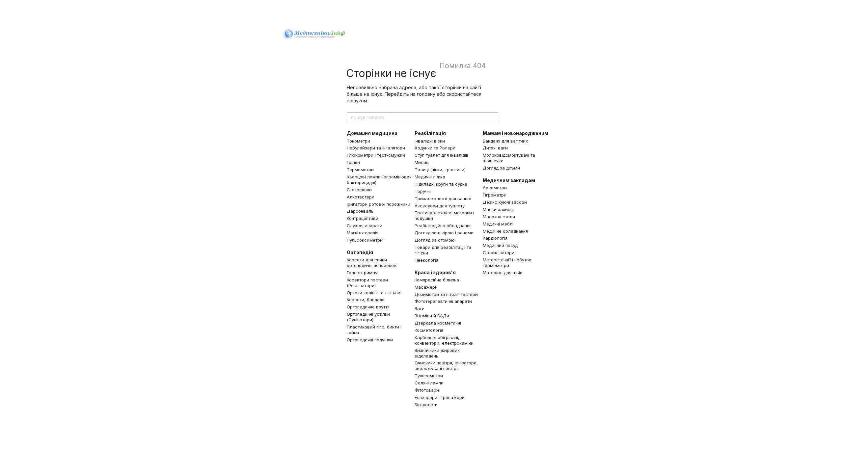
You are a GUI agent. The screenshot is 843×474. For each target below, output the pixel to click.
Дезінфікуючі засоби (505, 202)
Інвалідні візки (430, 141)
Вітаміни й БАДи (432, 315)
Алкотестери (360, 196)
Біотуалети (426, 404)
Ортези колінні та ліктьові (374, 292)
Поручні (423, 191)
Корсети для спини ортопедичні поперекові (372, 262)
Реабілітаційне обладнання (443, 225)
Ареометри (495, 187)
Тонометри (358, 141)
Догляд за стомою (435, 240)
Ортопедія (360, 252)
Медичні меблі (498, 223)
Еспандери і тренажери (440, 397)
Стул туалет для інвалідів (442, 155)
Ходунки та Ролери (435, 147)
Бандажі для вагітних (505, 141)
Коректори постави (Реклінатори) (367, 282)
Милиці (422, 162)
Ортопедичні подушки (370, 339)
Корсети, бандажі (365, 299)
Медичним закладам (509, 180)
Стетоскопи (359, 189)
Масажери (426, 287)
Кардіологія (495, 238)
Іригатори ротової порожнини (378, 204)
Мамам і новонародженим (515, 133)
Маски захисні (498, 209)
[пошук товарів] (493, 117)
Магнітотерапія (362, 232)
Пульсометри (429, 375)
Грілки (353, 162)
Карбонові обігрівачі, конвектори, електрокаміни (444, 340)
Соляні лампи (429, 382)
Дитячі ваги (495, 147)
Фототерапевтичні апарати (443, 301)
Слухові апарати (364, 225)
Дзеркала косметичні (438, 323)
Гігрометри (494, 195)
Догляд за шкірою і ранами (444, 232)
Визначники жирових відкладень (437, 353)
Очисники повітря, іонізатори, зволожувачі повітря (446, 365)
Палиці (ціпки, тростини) (440, 169)
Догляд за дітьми (501, 168)
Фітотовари (427, 390)
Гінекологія (426, 260)
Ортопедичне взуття (368, 306)
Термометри (360, 169)
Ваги (419, 308)
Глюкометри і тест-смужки (376, 155)
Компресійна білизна (437, 279)
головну (426, 94)
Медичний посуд (500, 245)
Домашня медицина (372, 133)
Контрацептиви (362, 218)
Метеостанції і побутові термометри (507, 262)
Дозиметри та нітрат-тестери (446, 294)
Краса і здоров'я (435, 272)
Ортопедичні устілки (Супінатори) (368, 316)
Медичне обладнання (505, 231)
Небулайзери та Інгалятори (376, 147)
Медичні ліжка (430, 176)
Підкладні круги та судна (441, 184)
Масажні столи (499, 216)
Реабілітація (430, 133)
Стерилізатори (498, 252)
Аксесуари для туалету (440, 205)
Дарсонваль (360, 211)
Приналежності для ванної (443, 198)
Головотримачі (362, 272)
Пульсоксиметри (365, 240)
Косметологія (429, 330)
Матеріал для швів (503, 272)
